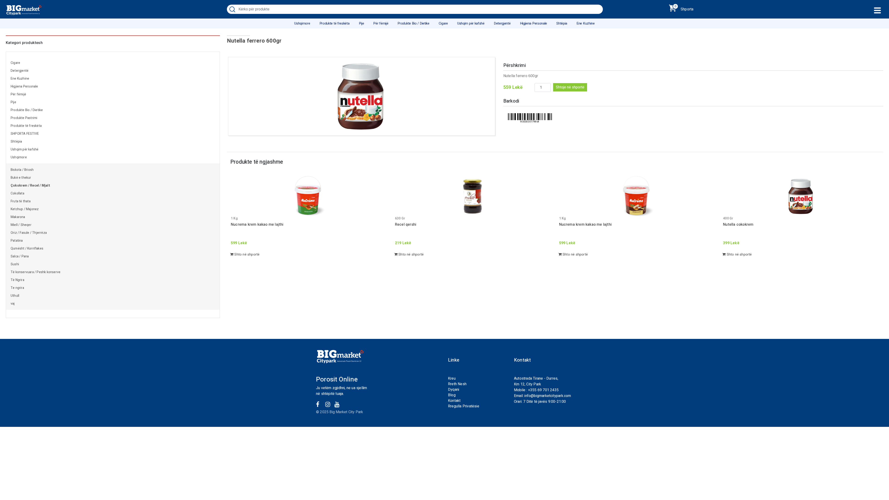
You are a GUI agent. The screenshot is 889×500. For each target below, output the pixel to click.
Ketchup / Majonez (25, 209)
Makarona (18, 217)
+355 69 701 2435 (543, 390)
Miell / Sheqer (21, 224)
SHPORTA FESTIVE (25, 133)
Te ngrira (17, 287)
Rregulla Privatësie (463, 406)
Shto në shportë (246, 254)
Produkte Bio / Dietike (413, 23)
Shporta (684, 8)
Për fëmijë (380, 23)
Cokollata (17, 193)
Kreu (452, 378)
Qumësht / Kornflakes (27, 248)
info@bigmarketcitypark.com (547, 396)
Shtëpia (561, 23)
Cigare (443, 23)
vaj (13, 303)
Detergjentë (502, 23)
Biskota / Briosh (22, 169)
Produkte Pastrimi (24, 118)
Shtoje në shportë (570, 87)
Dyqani (453, 389)
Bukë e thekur (21, 177)
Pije (361, 23)
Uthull (15, 295)
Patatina (17, 240)
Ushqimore (302, 23)
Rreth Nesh (457, 384)
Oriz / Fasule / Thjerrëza (29, 232)
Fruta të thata (21, 201)
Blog (452, 395)
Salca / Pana (20, 256)
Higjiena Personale (533, 23)
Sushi (15, 264)
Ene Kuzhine (585, 23)
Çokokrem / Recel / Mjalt (30, 185)
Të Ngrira (17, 280)
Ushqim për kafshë (471, 23)
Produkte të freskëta (334, 23)
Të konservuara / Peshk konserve (35, 272)
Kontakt (454, 400)
